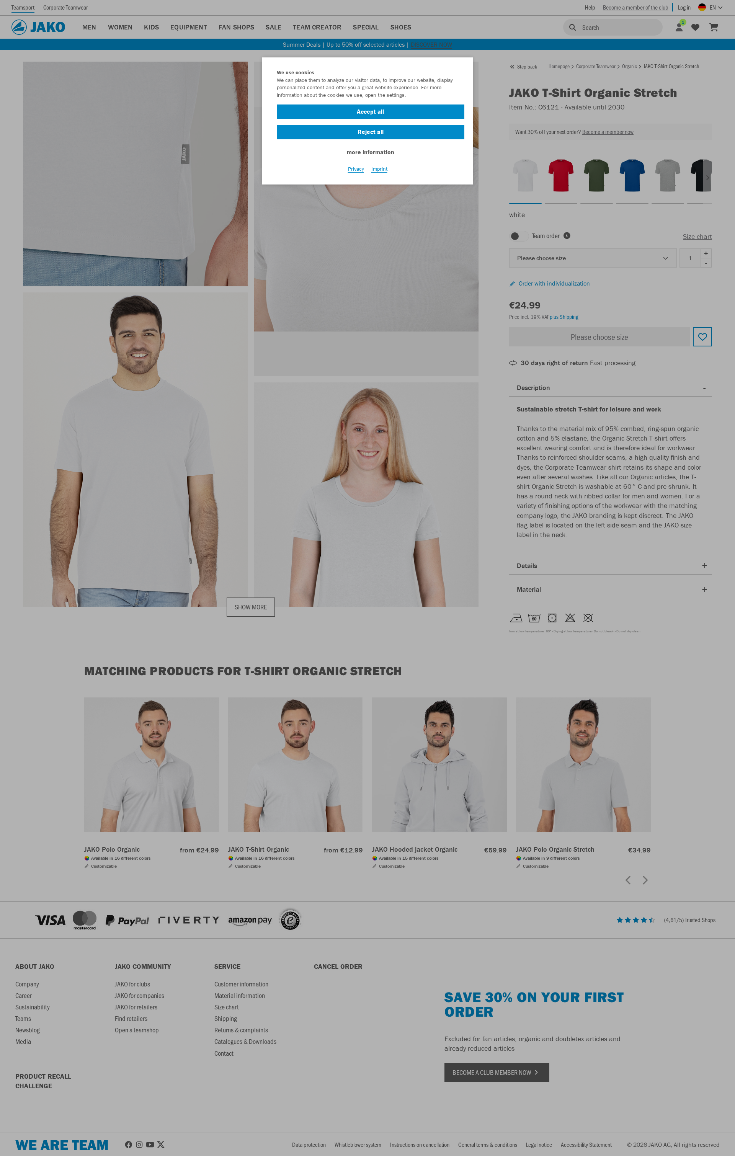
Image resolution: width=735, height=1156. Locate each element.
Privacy (356, 168)
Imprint (379, 168)
